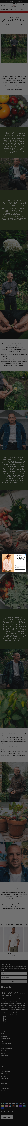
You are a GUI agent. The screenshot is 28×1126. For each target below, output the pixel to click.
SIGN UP (20, 569)
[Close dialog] (25, 555)
